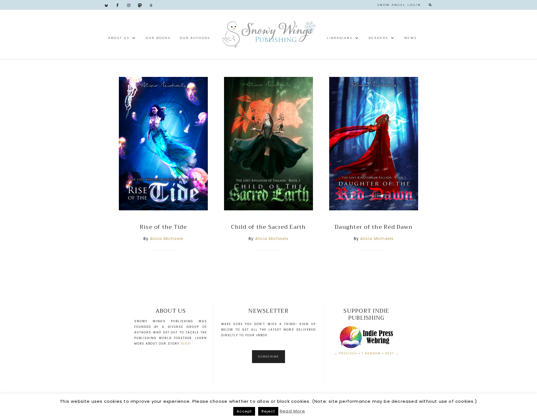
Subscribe (268, 356)
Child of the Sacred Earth (268, 227)
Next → (392, 353)
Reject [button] (268, 411)
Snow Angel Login (399, 5)
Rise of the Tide (163, 227)
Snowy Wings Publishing (268, 34)
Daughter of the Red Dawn (374, 227)
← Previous (345, 353)
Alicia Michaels (166, 238)
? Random (371, 353)
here (185, 344)
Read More (292, 411)
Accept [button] (244, 411)
